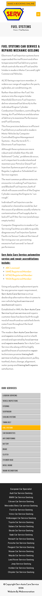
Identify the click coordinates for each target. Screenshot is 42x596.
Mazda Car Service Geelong (21, 555)
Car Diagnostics (9, 433)
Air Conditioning (9, 438)
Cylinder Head (8, 460)
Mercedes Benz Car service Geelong (21, 505)
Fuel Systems (8, 427)
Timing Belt (7, 422)
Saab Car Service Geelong (21, 534)
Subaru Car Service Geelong (21, 526)
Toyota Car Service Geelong (21, 522)
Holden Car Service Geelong (21, 568)
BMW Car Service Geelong (21, 497)
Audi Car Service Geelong (21, 493)
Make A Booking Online (21, 3)
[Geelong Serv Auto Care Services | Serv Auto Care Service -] (13, 14)
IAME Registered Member (19, 271)
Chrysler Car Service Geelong (21, 572)
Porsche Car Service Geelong (21, 543)
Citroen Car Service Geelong (21, 501)
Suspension (7, 411)
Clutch (5, 454)
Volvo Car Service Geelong (21, 514)
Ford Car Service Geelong (21, 510)
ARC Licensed (12, 268)
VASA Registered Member (19, 279)
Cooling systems (9, 417)
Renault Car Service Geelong (21, 539)
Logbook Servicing (10, 395)
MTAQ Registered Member (19, 275)
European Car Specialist (21, 489)
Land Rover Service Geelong (21, 559)
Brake (5, 449)
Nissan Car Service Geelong (21, 551)
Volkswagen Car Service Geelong (21, 518)
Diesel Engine (7, 465)
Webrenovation (26, 591)
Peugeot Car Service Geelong (21, 547)
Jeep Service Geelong (21, 564)
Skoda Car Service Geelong (21, 530)
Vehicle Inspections (10, 400)
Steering (6, 406)
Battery (6, 443)
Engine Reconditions (10, 470)
